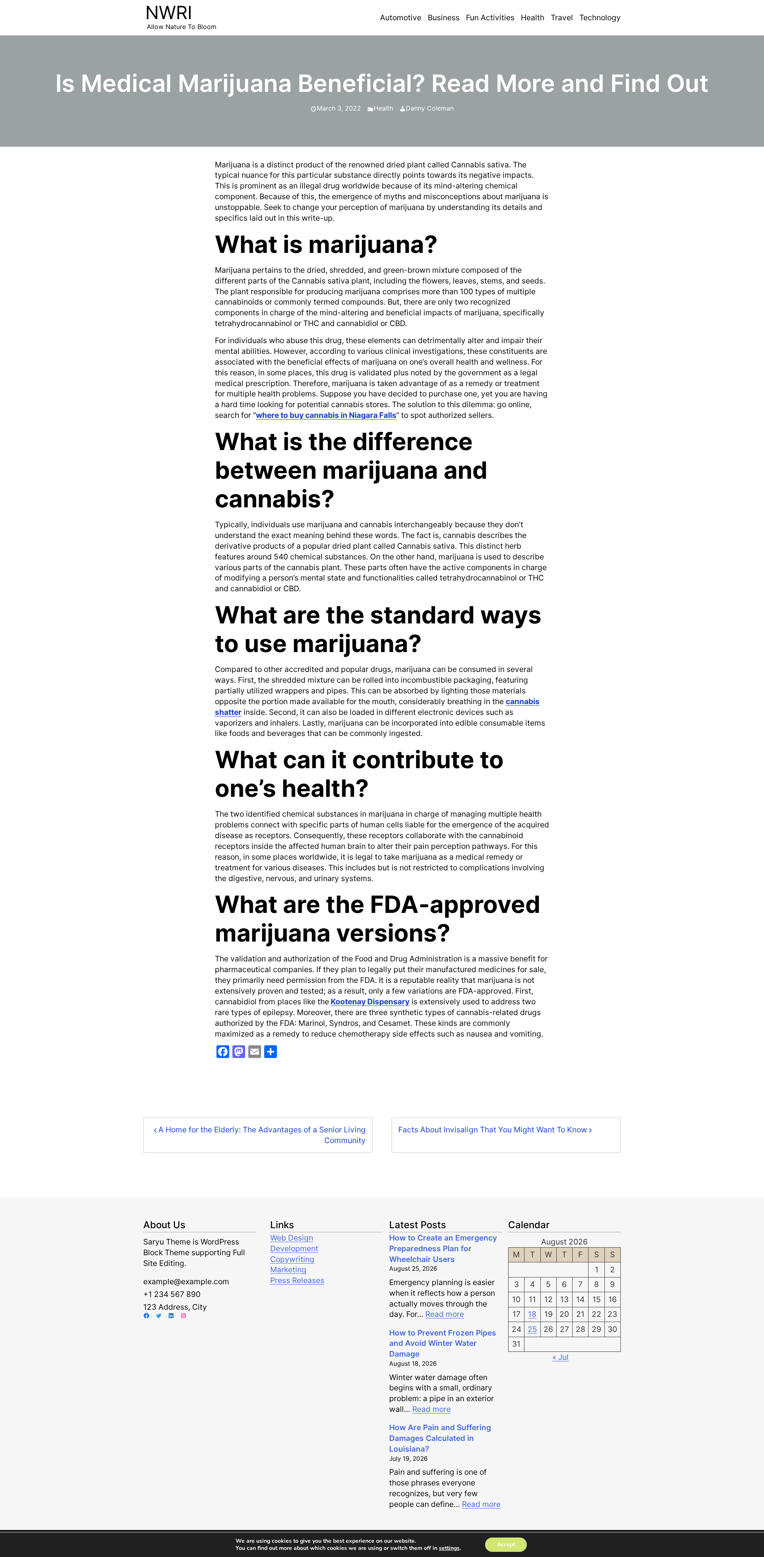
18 (532, 1314)
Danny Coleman (430, 108)
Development (294, 1248)
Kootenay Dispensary (370, 1001)
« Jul (560, 1357)
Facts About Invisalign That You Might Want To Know (492, 1129)
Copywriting (292, 1259)
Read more (444, 1314)
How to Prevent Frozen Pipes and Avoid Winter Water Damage (442, 1343)
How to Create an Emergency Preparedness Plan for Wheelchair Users (443, 1248)
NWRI (168, 12)
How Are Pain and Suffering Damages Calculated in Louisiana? (440, 1438)
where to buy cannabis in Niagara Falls (326, 415)
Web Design (291, 1237)
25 (532, 1329)
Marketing (288, 1269)
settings (449, 1548)
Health (383, 108)
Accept (506, 1544)
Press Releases (297, 1280)
